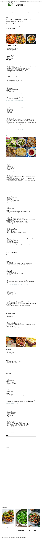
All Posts (4, 12)
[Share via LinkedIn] (10, 437)
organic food (3, 538)
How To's (18, 12)
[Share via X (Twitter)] (8, 437)
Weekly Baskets (13, 12)
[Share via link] (12, 437)
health (25, 537)
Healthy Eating (8, 537)
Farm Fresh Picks (4, 537)
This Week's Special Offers (25, 12)
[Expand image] (11, 39)
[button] (39, 1)
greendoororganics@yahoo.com (24, 1)
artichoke (22, 537)
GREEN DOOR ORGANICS (21, 3)
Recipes (8, 12)
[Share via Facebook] (6, 437)
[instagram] (36, 1)
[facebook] (35, 1)
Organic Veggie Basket (18, 537)
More (32, 12)
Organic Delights (13, 537)
